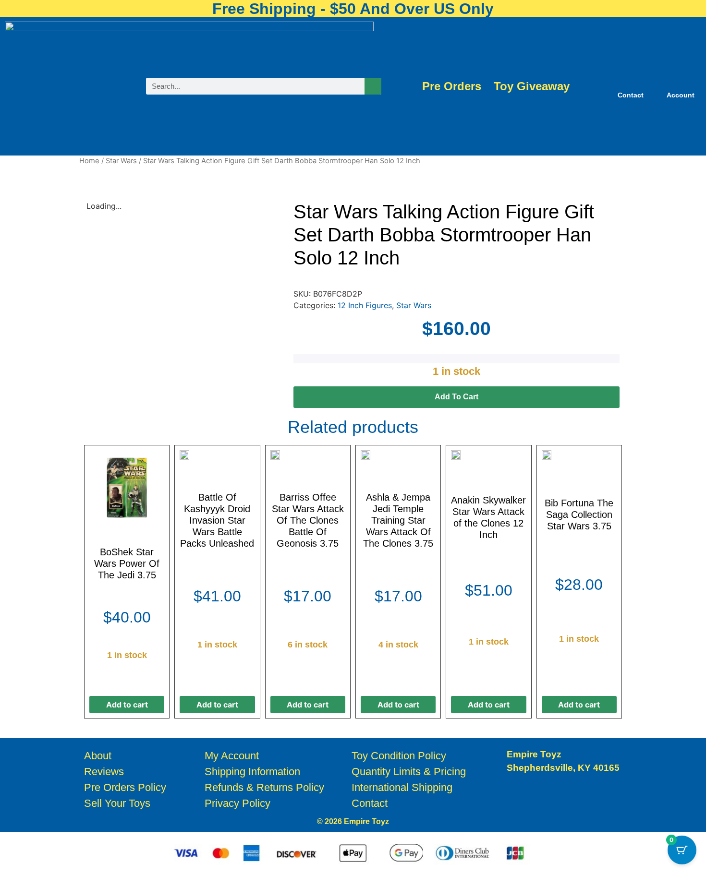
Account (680, 95)
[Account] (680, 80)
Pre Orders (451, 86)
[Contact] (630, 80)
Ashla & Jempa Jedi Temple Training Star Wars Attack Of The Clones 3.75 (398, 520)
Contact (631, 95)
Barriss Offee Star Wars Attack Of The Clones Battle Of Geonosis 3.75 (308, 520)
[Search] (373, 86)
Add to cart (456, 397)
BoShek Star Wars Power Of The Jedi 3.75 (126, 563)
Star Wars (121, 160)
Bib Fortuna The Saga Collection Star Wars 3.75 (579, 514)
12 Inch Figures (365, 305)
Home (89, 160)
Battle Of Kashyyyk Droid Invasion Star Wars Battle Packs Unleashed (217, 520)
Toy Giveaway (532, 86)
